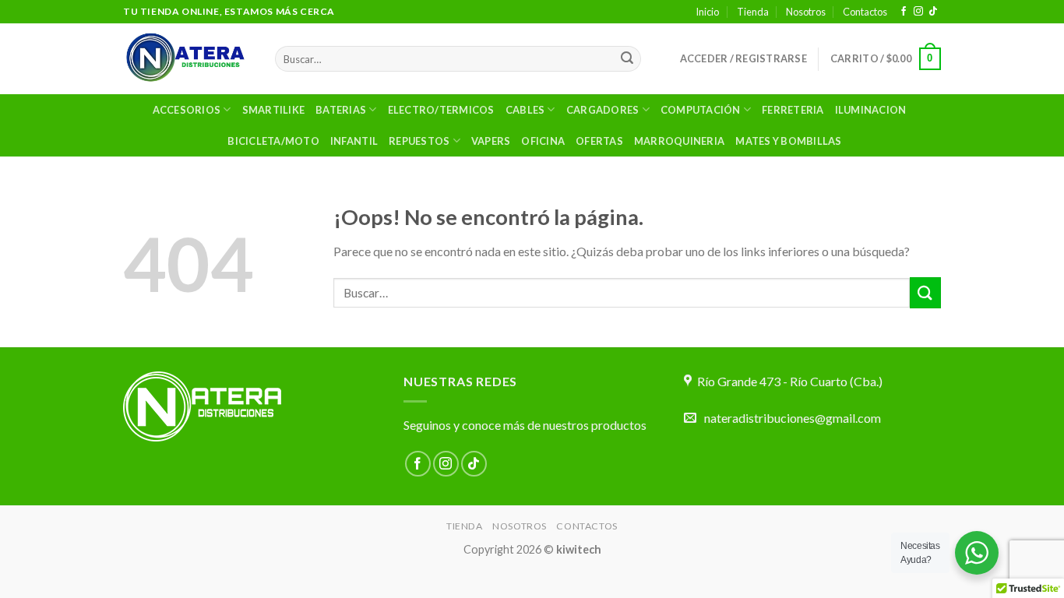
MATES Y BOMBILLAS (788, 141)
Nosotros (806, 11)
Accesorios (187, 110)
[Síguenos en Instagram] (918, 11)
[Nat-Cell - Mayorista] (187, 58)
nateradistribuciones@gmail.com (792, 417)
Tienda (753, 11)
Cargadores (602, 110)
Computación (701, 110)
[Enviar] (627, 59)
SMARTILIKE (273, 110)
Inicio (707, 11)
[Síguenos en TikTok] (933, 11)
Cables (525, 110)
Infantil (354, 141)
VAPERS (491, 141)
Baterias (340, 110)
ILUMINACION (871, 110)
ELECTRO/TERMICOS (441, 110)
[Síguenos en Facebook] (903, 11)
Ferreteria (793, 110)
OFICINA (543, 141)
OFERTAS (599, 141)
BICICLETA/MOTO (273, 141)
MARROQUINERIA (679, 141)
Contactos (865, 11)
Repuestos (419, 141)
